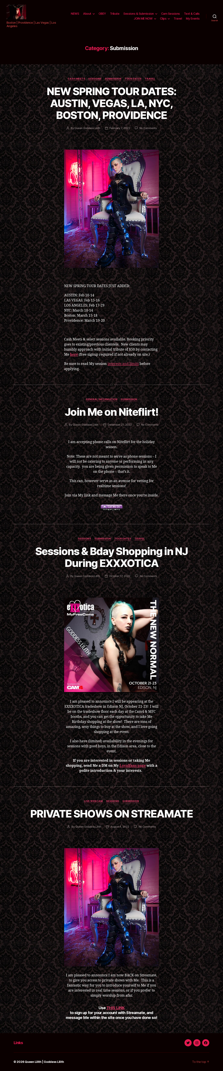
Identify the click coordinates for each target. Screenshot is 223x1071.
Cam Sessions (170, 13)
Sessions (94, 78)
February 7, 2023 (120, 128)
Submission (113, 78)
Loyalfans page (132, 765)
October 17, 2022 (119, 576)
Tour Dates (133, 78)
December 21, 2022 (120, 424)
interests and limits (123, 364)
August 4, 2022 (119, 826)
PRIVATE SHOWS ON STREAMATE (111, 813)
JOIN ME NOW (143, 18)
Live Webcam (93, 801)
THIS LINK (115, 1007)
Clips (163, 18)
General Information (101, 399)
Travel (178, 18)
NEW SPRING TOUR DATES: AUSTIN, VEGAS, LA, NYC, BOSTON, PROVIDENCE (111, 103)
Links (18, 1042)
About (87, 13)
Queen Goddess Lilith (87, 128)
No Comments (148, 128)
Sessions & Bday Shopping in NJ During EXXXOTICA (111, 557)
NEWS (75, 13)
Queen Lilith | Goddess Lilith (44, 1061)
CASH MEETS (76, 78)
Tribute (114, 13)
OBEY (102, 13)
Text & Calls (192, 13)
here (74, 354)
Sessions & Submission (138, 13)
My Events (193, 18)
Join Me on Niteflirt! (111, 412)
